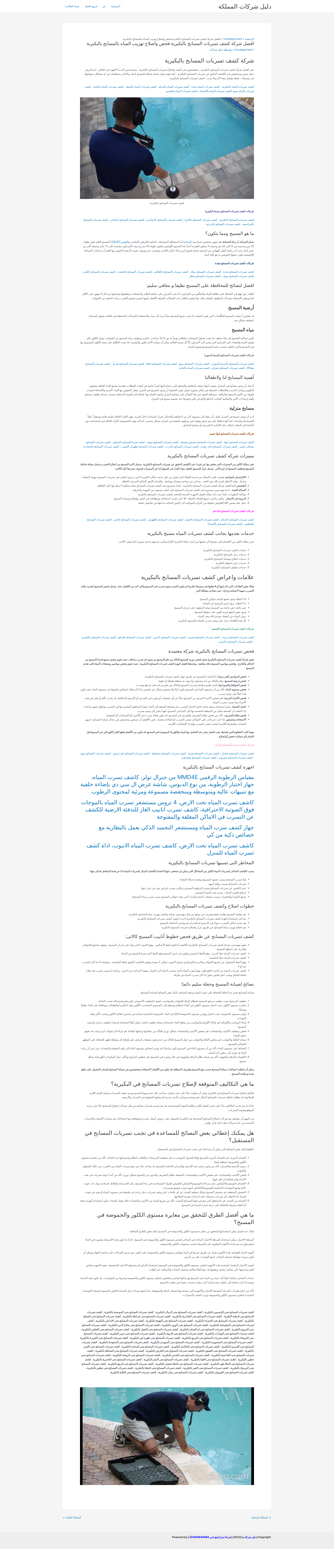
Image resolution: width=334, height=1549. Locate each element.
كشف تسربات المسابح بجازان (237, 753)
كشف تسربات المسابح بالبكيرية (237, 219)
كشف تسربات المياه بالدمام (174, 86)
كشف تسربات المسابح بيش (95, 753)
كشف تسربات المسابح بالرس (169, 637)
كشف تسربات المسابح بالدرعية (223, 224)
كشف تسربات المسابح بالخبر (130, 519)
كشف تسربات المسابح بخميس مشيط (201, 442)
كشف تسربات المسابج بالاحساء (225, 523)
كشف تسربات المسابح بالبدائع (135, 637)
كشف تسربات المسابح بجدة (238, 271)
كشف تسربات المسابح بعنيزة (204, 637)
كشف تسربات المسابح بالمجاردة (101, 446)
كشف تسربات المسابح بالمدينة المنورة (233, 363)
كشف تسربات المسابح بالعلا (161, 363)
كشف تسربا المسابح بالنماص (129, 442)
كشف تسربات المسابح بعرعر (128, 363)
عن (104, 6)
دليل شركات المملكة (244, 6)
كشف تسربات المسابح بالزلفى (127, 219)
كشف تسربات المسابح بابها (239, 442)
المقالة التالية (72, 1517)
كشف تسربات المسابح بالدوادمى (164, 219)
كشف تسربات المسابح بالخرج (201, 219)
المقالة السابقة (261, 1517)
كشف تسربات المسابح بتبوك (238, 276)
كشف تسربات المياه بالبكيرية (238, 86)
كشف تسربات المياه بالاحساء (216, 91)
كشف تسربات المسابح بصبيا (203, 753)
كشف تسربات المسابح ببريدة (238, 637)
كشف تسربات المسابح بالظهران (165, 519)
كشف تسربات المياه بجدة (206, 86)
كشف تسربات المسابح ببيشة (163, 442)
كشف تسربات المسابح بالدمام (237, 519)
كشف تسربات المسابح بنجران (228, 368)
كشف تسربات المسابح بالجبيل (202, 519)
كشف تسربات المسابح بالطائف (171, 271)
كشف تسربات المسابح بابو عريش (131, 753)
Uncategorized (243, 49)
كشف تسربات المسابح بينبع (194, 363)
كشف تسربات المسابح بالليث (99, 271)
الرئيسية (115, 6)
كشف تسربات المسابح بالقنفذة (135, 271)
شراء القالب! (72, 6)
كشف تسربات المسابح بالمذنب (235, 641)
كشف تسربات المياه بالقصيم (181, 91)
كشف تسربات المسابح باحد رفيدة (219, 446)
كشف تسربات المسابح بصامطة (169, 753)
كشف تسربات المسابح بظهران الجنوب (142, 446)
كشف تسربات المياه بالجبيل (141, 86)
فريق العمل (91, 6)
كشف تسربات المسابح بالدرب (182, 446)
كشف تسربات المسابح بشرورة (235, 757)
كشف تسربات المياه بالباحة (108, 86)
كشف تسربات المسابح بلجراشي (199, 757)
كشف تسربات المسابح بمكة (206, 271)
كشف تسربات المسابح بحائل (204, 276)
